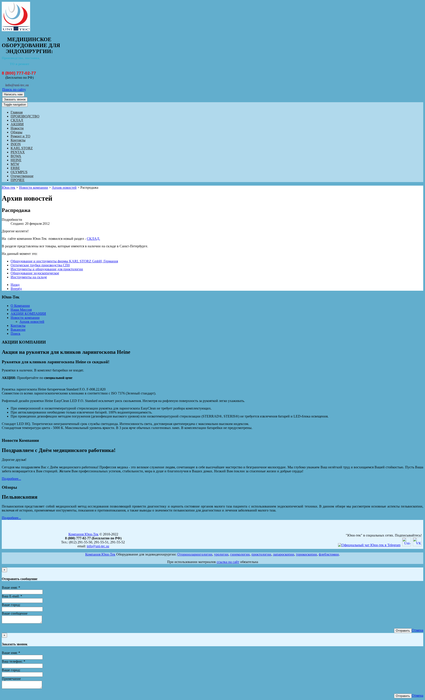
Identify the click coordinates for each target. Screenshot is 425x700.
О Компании (20, 306)
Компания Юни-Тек (83, 534)
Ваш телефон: (13, 661)
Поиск (15, 333)
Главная (17, 112)
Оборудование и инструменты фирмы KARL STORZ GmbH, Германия (64, 261)
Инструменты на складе (29, 277)
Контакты (18, 140)
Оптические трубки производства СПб (40, 265)
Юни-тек (8, 187)
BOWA (16, 156)
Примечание (11, 679)
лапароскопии (283, 554)
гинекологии (240, 554)
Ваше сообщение (14, 613)
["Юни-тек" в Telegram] (369, 545)
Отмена (417, 630)
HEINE (16, 160)
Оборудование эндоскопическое (35, 273)
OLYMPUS (19, 172)
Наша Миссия (21, 310)
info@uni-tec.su (98, 546)
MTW (15, 164)
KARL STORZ (22, 148)
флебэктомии (329, 554)
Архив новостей (64, 187)
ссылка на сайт (228, 562)
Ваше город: (11, 605)
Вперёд (16, 288)
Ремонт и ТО (20, 136)
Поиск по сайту (14, 89)
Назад (15, 285)
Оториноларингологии (194, 554)
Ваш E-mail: (12, 596)
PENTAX (18, 152)
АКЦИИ (17, 124)
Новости (17, 128)
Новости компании (33, 187)
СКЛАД (17, 120)
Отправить (403, 630)
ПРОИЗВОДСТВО (25, 116)
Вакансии (18, 329)
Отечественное (22, 176)
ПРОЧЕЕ (18, 180)
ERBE (15, 168)
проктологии (261, 554)
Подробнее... (11, 479)
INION (16, 144)
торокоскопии (306, 554)
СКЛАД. (93, 238)
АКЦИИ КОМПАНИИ (28, 313)
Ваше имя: (11, 587)
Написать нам (13, 94)
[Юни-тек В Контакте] (417, 545)
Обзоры (16, 132)
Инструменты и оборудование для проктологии (47, 269)
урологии (221, 554)
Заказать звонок (15, 99)
